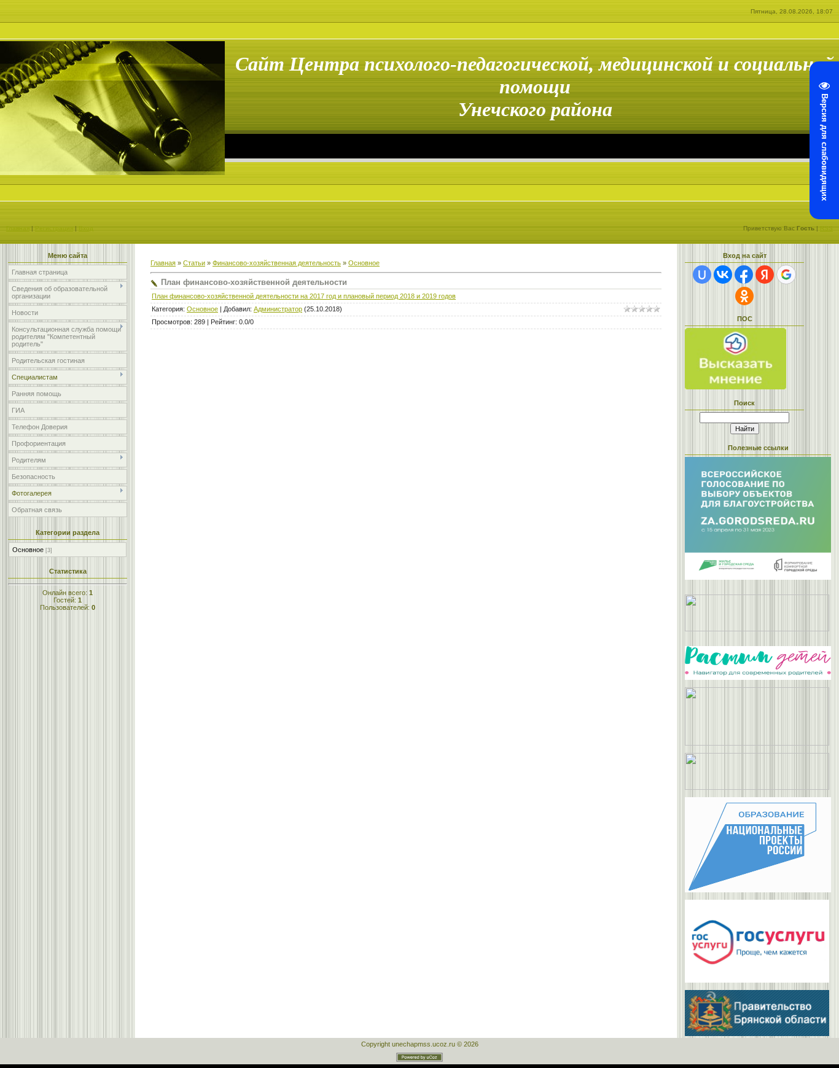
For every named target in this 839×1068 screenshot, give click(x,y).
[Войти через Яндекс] (764, 274)
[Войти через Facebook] (744, 274)
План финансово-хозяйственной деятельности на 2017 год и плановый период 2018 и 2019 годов (304, 296)
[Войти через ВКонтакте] (723, 274)
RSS (826, 228)
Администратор (278, 309)
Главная (17, 228)
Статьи (194, 263)
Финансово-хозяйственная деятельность (277, 263)
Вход (86, 228)
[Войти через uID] (702, 274)
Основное (28, 549)
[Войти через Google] (786, 274)
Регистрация (54, 228)
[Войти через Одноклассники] (744, 296)
